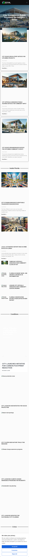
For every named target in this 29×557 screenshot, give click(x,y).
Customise (14, 550)
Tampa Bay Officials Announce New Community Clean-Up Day (17, 263)
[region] (14, 545)
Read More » (4, 68)
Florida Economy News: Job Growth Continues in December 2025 (18, 275)
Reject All (14, 554)
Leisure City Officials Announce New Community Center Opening (17, 287)
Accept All (14, 546)
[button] (27, 2)
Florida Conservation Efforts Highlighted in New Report (18, 299)
